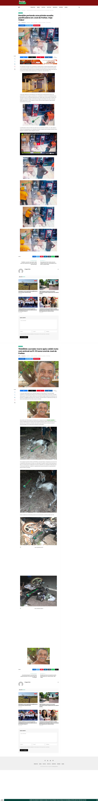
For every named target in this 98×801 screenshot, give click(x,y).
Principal (33, 7)
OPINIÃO (61, 7)
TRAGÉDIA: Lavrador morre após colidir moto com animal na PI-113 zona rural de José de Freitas (28, 263)
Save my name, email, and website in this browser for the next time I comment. (35, 334)
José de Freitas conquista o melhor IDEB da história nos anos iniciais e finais (37, 800)
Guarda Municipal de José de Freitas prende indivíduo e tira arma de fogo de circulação (29, 676)
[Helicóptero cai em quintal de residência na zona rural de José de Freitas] (28, 284)
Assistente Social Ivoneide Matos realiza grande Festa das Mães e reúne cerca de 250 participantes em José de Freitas (49, 310)
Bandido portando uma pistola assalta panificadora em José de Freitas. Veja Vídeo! (48, 676)
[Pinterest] (15, 67)
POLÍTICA (49, 7)
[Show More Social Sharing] (42, 25)
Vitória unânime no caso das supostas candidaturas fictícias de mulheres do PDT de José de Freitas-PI (27, 310)
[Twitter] (15, 61)
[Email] (15, 69)
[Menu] (19, 7)
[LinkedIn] (15, 64)
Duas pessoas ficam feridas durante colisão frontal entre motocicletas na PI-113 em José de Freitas (48, 263)
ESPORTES (55, 7)
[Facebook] (15, 59)
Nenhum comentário (42, 22)
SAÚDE (66, 7)
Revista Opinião (55, 766)
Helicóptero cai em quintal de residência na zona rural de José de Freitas (27, 292)
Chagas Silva (23, 22)
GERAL (38, 7)
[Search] (79, 7)
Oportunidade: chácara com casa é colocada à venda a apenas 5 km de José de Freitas (49, 292)
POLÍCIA (43, 7)
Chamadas (20, 346)
